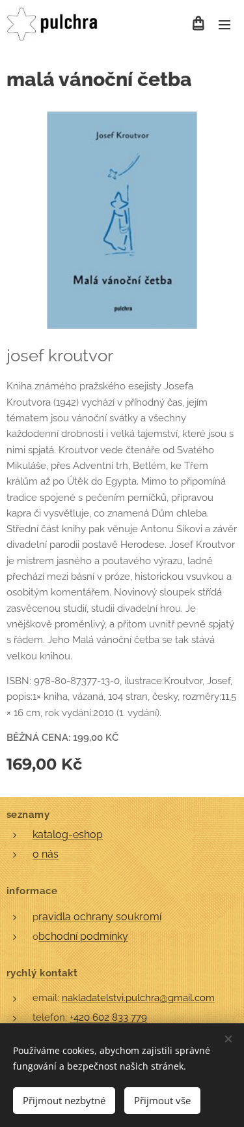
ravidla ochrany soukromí (99, 916)
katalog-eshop (68, 834)
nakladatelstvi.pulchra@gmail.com (138, 998)
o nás (46, 854)
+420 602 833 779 (108, 1017)
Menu (224, 24)
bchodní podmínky (83, 936)
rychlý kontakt (42, 973)
